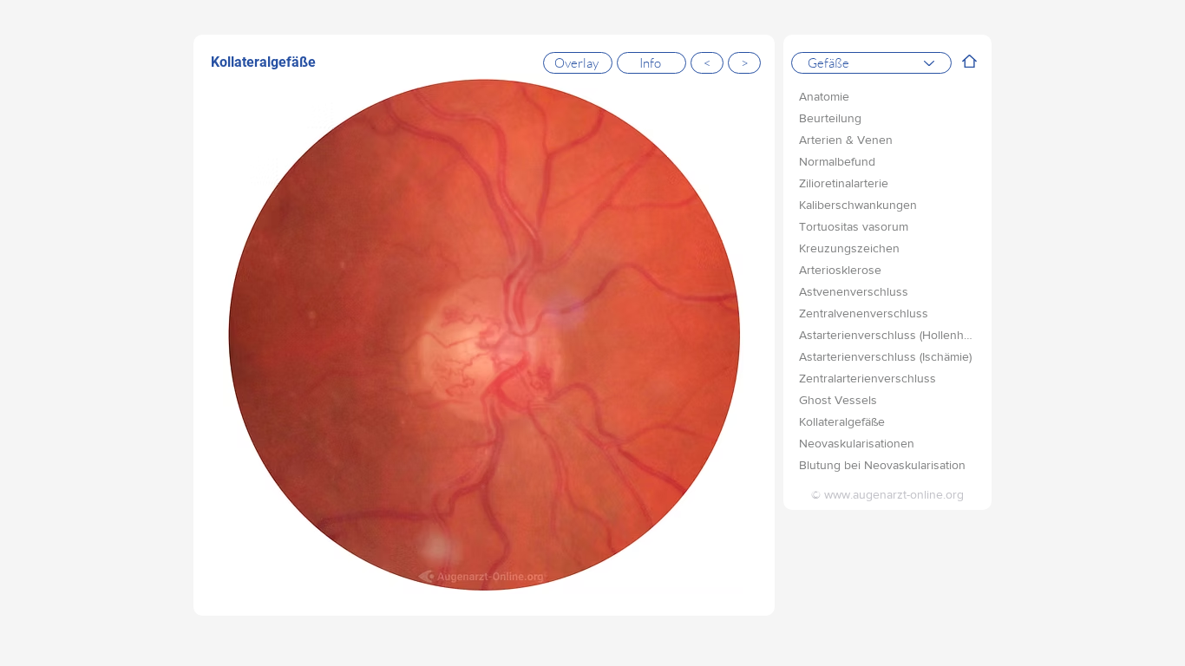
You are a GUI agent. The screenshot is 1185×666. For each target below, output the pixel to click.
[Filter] (970, 61)
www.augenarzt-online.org (894, 494)
